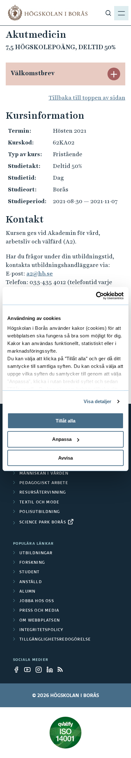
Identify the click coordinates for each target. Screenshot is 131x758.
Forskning (32, 563)
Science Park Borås (42, 522)
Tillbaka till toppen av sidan (87, 97)
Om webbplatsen (39, 620)
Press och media (39, 610)
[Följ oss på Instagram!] (40, 669)
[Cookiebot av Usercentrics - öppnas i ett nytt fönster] (96, 296)
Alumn (27, 591)
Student (29, 572)
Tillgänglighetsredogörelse (55, 639)
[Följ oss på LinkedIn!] (51, 669)
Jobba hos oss (36, 601)
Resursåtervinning (42, 492)
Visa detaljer (97, 401)
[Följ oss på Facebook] (18, 669)
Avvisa (65, 458)
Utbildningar (35, 553)
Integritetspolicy (41, 630)
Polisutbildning (39, 512)
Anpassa (62, 439)
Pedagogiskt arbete (43, 483)
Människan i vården (43, 473)
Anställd (30, 582)
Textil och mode (39, 502)
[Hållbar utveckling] (65, 732)
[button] (113, 74)
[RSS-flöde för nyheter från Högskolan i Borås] (63, 669)
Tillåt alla (65, 420)
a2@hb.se (39, 273)
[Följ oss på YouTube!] (29, 669)
